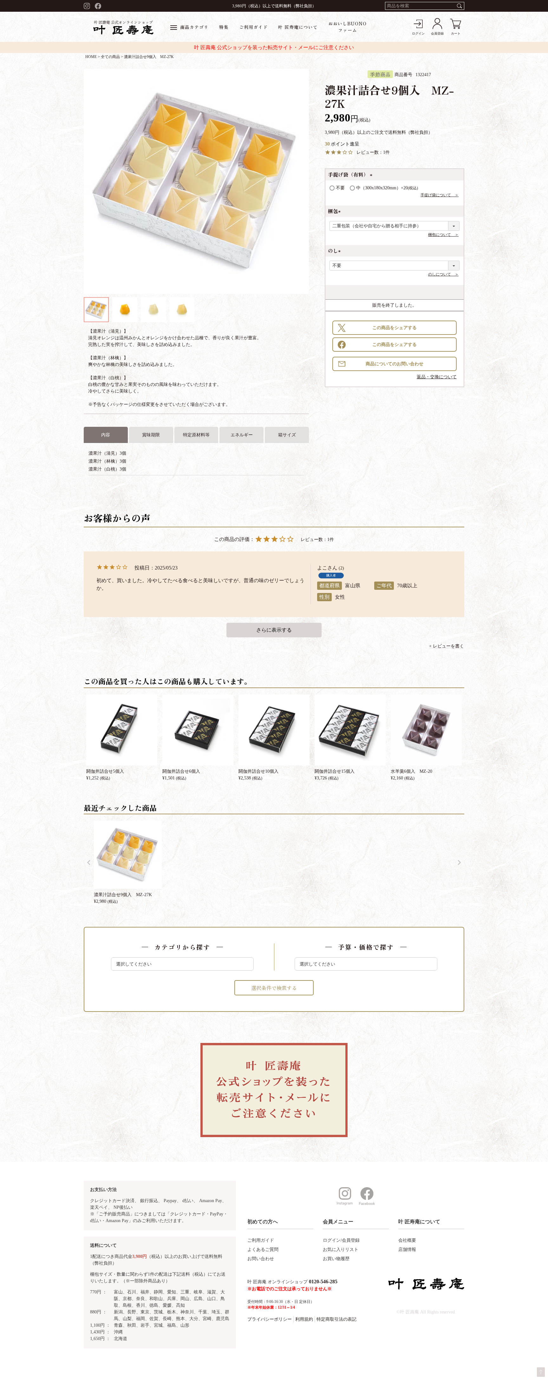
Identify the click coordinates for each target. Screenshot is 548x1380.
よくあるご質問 (262, 1249)
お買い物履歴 (336, 1258)
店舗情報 (407, 1249)
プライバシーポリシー (269, 1319)
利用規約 (304, 1319)
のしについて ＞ (443, 274)
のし (335, 250)
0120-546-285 (323, 1281)
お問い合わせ (260, 1258)
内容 (105, 435)
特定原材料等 (196, 435)
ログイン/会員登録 (341, 1240)
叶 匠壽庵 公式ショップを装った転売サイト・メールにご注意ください (274, 47)
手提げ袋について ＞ (440, 195)
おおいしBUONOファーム (347, 26)
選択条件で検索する (274, 988)
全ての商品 (110, 57)
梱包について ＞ (443, 234)
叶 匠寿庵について (298, 27)
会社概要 (407, 1240)
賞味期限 (151, 435)
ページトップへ (541, 1372)
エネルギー (242, 435)
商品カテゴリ (194, 27)
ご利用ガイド (253, 27)
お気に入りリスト (340, 1249)
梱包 (335, 211)
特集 (224, 27)
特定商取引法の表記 (336, 1319)
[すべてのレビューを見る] (274, 630)
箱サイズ (287, 435)
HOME (91, 57)
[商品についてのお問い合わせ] (394, 364)
